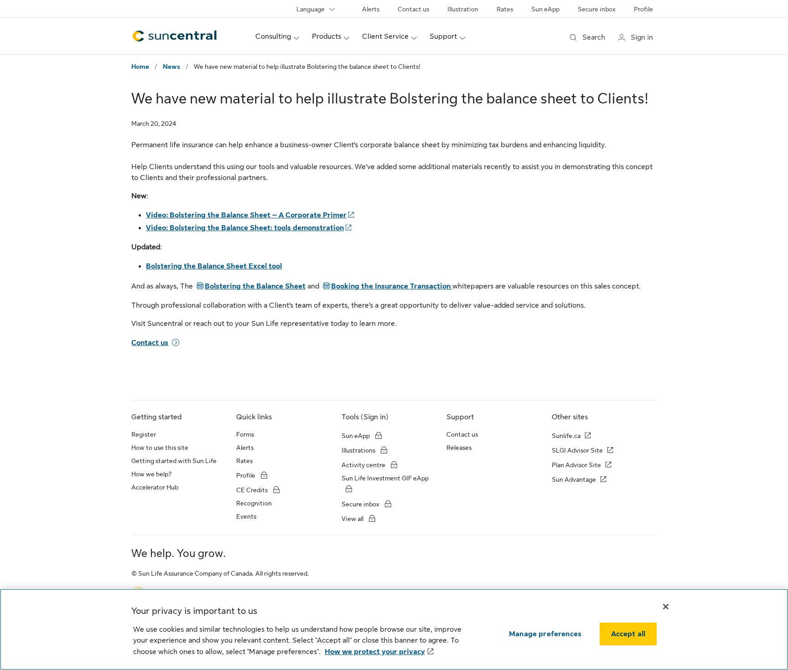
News (171, 66)
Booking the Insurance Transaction (386, 286)
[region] (394, 629)
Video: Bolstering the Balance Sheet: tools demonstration (245, 228)
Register (143, 434)
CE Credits (252, 490)
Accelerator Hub (154, 487)
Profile (643, 9)
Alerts (370, 9)
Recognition (254, 503)
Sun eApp (545, 9)
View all (352, 518)
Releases (459, 447)
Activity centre (363, 465)
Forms (245, 434)
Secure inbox (597, 9)
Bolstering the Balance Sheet (250, 286)
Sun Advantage (574, 479)
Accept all (628, 634)
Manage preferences (545, 634)
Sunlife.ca (566, 435)
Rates (505, 9)
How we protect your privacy (375, 652)
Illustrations (358, 450)
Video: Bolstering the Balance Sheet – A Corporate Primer (246, 215)
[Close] (666, 607)
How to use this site (159, 447)
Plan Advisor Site (576, 465)
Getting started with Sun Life (174, 460)
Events (246, 516)
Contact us (413, 9)
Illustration (462, 9)
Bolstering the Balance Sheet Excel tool (214, 266)
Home (140, 66)
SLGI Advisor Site (577, 450)
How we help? (151, 474)
